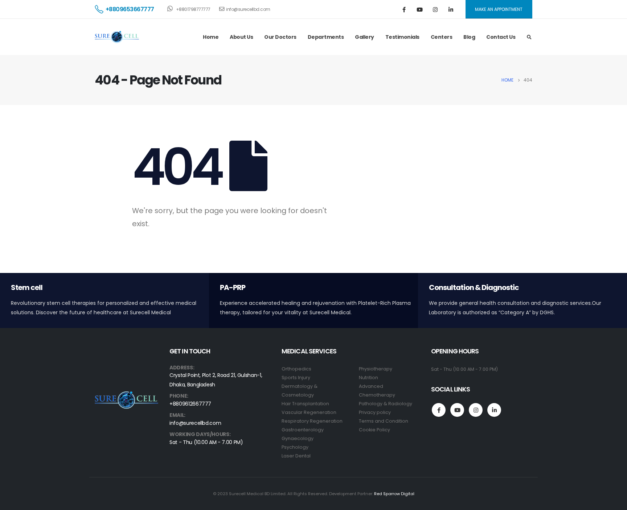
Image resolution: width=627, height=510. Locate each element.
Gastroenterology (303, 430)
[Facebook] (404, 9)
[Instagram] (435, 9)
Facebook (439, 410)
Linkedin (494, 410)
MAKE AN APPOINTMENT (498, 9)
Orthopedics (296, 369)
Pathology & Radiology (385, 404)
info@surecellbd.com (248, 9)
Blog (469, 37)
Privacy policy (375, 412)
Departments (326, 37)
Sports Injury (296, 377)
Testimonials (402, 37)
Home (210, 37)
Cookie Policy (374, 430)
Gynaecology (298, 438)
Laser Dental (296, 456)
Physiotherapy (375, 369)
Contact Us (500, 37)
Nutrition (368, 377)
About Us (241, 37)
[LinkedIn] (451, 9)
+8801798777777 (192, 9)
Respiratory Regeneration (312, 421)
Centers (441, 37)
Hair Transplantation (305, 404)
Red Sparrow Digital (394, 494)
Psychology (295, 447)
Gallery (364, 37)
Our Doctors (280, 37)
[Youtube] (420, 9)
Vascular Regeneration (309, 412)
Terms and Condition (383, 421)
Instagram (476, 410)
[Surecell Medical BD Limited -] (117, 37)
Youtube (457, 410)
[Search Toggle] (529, 37)
